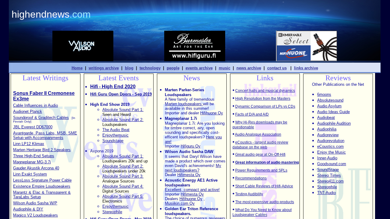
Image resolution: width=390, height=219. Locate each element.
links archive (306, 68)
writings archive (104, 68)
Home (77, 68)
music (224, 68)
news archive (248, 68)
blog (129, 68)
